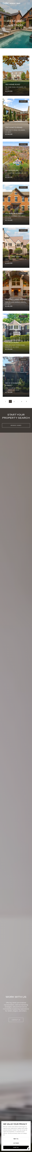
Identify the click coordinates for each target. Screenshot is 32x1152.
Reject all (16, 1138)
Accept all (16, 1147)
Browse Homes (16, 425)
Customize (16, 1143)
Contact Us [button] (16, 1020)
